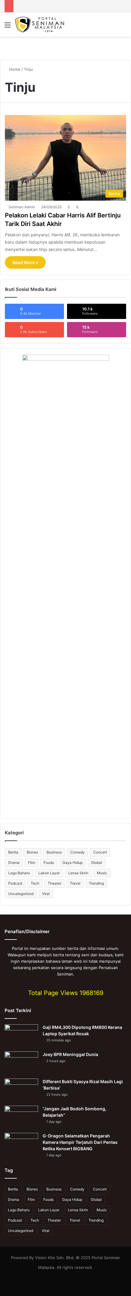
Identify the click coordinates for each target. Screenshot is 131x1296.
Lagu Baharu (19, 873)
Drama (13, 862)
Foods (49, 862)
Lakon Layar (49, 873)
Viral (46, 893)
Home (14, 69)
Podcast (15, 883)
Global (96, 862)
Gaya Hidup (72, 862)
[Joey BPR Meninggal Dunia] (21, 1062)
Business (54, 852)
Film (31, 862)
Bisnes (32, 852)
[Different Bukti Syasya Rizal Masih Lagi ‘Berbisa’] (21, 1090)
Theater (54, 883)
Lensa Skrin (78, 873)
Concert (100, 852)
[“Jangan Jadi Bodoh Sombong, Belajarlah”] (21, 1117)
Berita (13, 852)
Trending (96, 883)
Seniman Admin (22, 207)
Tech (35, 883)
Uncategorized (21, 893)
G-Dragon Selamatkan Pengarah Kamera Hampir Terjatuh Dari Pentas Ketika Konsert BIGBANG (80, 1142)
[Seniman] (39, 24)
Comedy (77, 852)
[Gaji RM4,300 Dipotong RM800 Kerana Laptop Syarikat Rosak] (21, 1035)
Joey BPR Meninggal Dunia (70, 1054)
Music (102, 873)
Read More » (25, 262)
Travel (75, 883)
